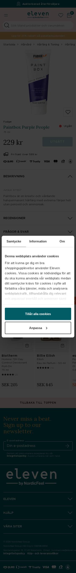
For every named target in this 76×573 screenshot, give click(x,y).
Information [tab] (38, 241)
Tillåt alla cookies (38, 314)
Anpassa (35, 327)
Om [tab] (62, 241)
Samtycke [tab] (14, 241)
